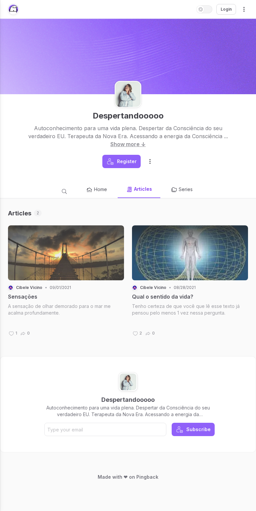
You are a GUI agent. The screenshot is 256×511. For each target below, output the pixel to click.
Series (186, 189)
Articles (143, 189)
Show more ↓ (128, 144)
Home (100, 189)
